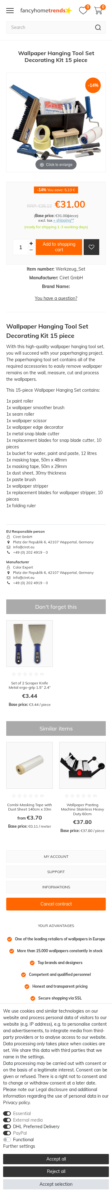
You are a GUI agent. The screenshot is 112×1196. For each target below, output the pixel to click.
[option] (29, 663)
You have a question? (56, 298)
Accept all (56, 1159)
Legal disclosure (52, 1089)
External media (28, 1120)
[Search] (98, 27)
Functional (23, 1139)
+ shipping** (63, 220)
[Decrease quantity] (31, 250)
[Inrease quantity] (31, 243)
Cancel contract (56, 904)
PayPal (20, 1133)
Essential (22, 1113)
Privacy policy (16, 1102)
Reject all (56, 1171)
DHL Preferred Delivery (36, 1126)
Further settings (19, 1146)
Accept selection (56, 1184)
